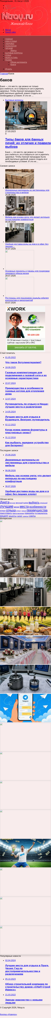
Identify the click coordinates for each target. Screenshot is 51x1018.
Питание (9, 48)
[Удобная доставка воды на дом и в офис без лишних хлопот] (19, 242)
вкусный (19, 503)
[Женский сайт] (17, 25)
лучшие (6, 506)
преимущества (37, 510)
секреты (25, 516)
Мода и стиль (11, 58)
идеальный (43, 503)
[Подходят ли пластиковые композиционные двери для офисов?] (25, 838)
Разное (8, 60)
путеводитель (41, 513)
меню (16, 507)
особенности (37, 506)
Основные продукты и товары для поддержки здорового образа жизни (27, 272)
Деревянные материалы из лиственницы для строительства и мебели (27, 191)
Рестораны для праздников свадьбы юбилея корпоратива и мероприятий (27, 299)
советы (32, 516)
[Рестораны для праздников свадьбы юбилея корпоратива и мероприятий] (19, 296)
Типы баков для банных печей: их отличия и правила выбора (28, 143)
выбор (25, 503)
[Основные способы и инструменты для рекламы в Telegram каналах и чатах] (25, 721)
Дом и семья (11, 41)
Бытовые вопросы (14, 53)
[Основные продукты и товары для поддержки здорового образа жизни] (19, 269)
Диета (4, 502)
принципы (29, 513)
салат (19, 516)
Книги (13, 64)
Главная (4, 74)
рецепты (12, 516)
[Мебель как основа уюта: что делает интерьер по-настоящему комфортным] (19, 215)
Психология (10, 46)
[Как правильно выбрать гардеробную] (25, 750)
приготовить (6, 513)
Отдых (8, 55)
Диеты (13, 50)
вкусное (12, 503)
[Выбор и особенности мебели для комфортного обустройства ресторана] (25, 779)
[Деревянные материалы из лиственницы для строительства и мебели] (19, 188)
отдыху (18, 511)
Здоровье (9, 44)
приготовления (18, 513)
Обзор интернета (18, 62)
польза (24, 511)
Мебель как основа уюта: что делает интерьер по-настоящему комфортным (27, 218)
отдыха (11, 510)
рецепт (4, 516)
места (24, 506)
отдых (3, 511)
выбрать (34, 502)
